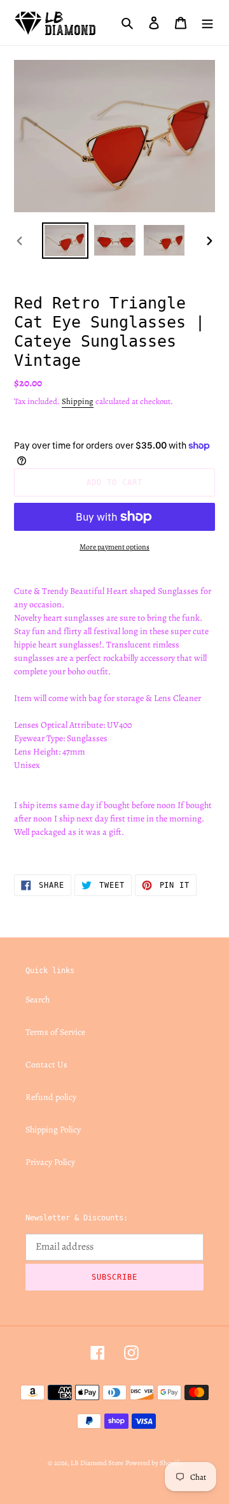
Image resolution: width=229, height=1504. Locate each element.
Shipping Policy (53, 1130)
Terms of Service (55, 1032)
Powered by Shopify (153, 1463)
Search (37, 1000)
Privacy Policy (50, 1162)
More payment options (114, 547)
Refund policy (50, 1097)
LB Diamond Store (97, 1463)
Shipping (78, 401)
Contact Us (46, 1065)
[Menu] (207, 22)
